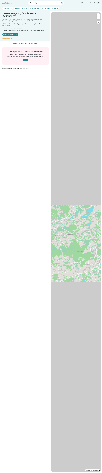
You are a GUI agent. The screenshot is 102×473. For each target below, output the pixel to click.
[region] (76, 242)
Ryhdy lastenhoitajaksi (88, 3)
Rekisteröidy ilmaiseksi (10, 34)
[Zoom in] (98, 14)
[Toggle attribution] (99, 470)
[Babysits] (7, 3)
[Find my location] (98, 22)
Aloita (25, 60)
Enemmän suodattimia (50, 8)
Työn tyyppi (8, 8)
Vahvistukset (35, 8)
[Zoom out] (98, 17)
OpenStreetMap (94, 470)
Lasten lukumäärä (21, 8)
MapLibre (88, 470)
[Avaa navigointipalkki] (98, 2)
